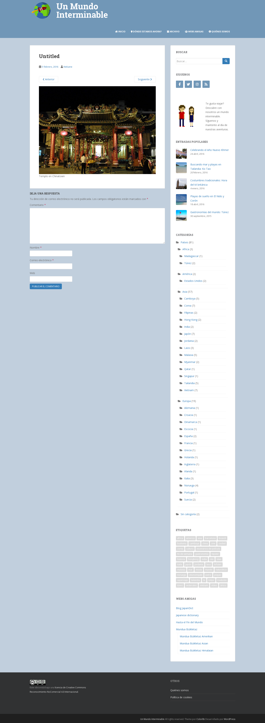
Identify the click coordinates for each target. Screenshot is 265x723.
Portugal (189, 492)
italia (179, 564)
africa (180, 538)
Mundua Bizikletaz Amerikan (196, 636)
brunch (222, 538)
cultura (189, 548)
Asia (184, 291)
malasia (181, 569)
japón (188, 564)
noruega (181, 574)
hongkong (193, 559)
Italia (187, 478)
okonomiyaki (195, 574)
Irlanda (188, 471)
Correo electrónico (42, 260)
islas (219, 559)
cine (213, 543)
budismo (181, 543)
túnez (180, 585)
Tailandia (189, 383)
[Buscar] (226, 61)
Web (32, 273)
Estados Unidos (193, 281)
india (204, 559)
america (190, 538)
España (188, 436)
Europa (186, 401)
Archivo (174, 31)
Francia (188, 443)
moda (199, 569)
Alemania (189, 408)
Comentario (38, 205)
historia (181, 559)
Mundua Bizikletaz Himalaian (196, 650)
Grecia (188, 450)
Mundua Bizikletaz (186, 629)
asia (200, 538)
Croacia (188, 415)
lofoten (217, 564)
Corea (187, 305)
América (187, 274)
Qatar (187, 369)
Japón (187, 333)
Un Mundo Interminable (152, 719)
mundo (209, 569)
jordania (199, 564)
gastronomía (201, 553)
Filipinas (188, 312)
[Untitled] (97, 130)
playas (217, 574)
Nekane (68, 66)
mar (190, 569)
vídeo (214, 585)
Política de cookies (181, 697)
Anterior (49, 79)
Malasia (188, 355)
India (187, 326)
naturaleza (221, 569)
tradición (222, 580)
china (205, 543)
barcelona (210, 538)
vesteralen (191, 585)
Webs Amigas (195, 31)
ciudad (222, 543)
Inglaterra (189, 464)
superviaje (182, 580)
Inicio (121, 31)
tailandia (195, 580)
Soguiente (144, 79)
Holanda (189, 457)
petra (208, 574)
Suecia (188, 499)
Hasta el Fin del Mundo (189, 622)
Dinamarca (190, 422)
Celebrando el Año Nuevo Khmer (209, 150)
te (204, 580)
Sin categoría (188, 514)
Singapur (189, 376)
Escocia (188, 429)
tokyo (211, 580)
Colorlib (200, 719)
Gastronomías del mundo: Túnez (209, 212)
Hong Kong (190, 319)
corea (180, 548)
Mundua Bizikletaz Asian (194, 643)
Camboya (189, 298)
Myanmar (189, 362)
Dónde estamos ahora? (147, 31)
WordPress (229, 719)
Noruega (189, 485)
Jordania (189, 341)
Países (184, 242)
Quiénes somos (220, 31)
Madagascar (191, 256)
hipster (215, 553)
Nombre (36, 247)
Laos (187, 348)
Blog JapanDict (184, 608)
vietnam (204, 585)
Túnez (187, 263)
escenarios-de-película (208, 548)
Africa (185, 249)
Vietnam (189, 390)
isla (211, 559)
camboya (194, 543)
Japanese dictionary (187, 615)
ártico (223, 585)
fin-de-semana (184, 553)
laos (208, 564)
